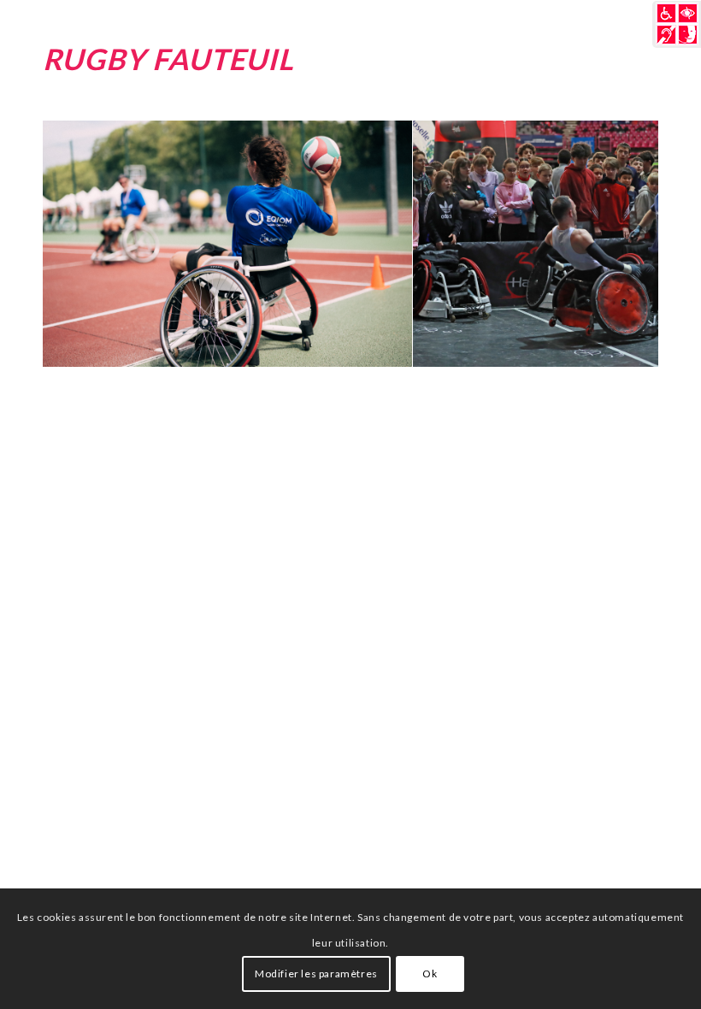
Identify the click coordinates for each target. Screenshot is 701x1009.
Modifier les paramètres (316, 973)
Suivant (619, 243)
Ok (429, 973)
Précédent (81, 243)
